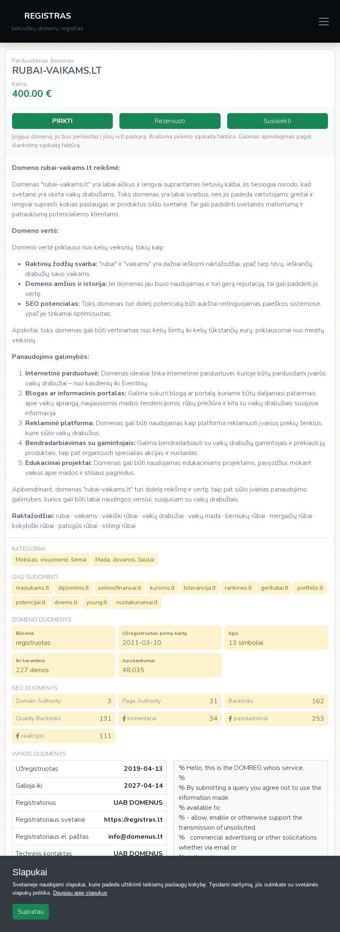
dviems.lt (65, 602)
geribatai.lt (274, 588)
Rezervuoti (170, 121)
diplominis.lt (73, 588)
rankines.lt (238, 588)
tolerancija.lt (200, 588)
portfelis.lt (310, 588)
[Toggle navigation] (324, 21)
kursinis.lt (162, 588)
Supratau (31, 911)
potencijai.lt (30, 602)
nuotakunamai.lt (137, 602)
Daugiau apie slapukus (80, 893)
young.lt (96, 602)
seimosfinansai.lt (119, 588)
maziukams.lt (32, 588)
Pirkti (62, 121)
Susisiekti (277, 121)
